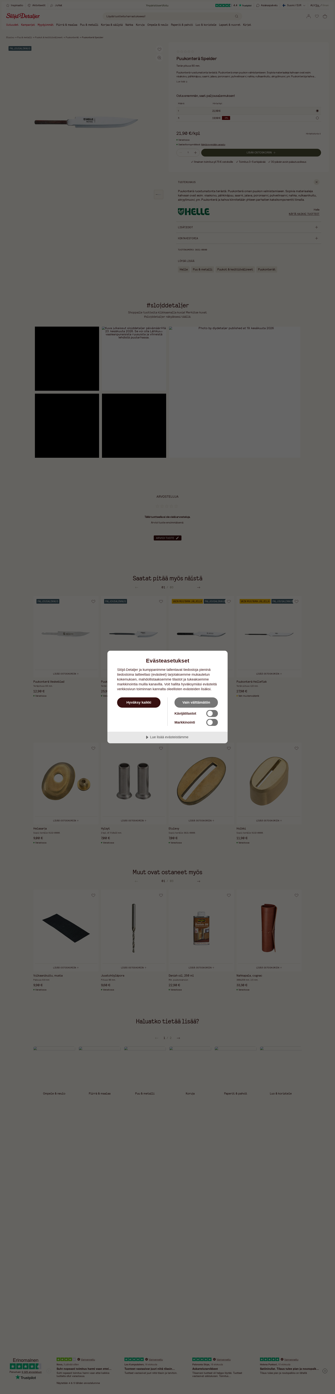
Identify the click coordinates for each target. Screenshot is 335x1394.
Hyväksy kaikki (138, 702)
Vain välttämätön (196, 702)
